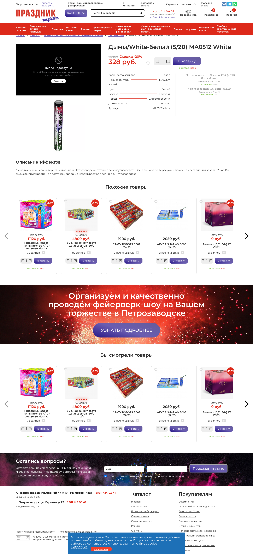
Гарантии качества (190, 521)
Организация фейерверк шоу (197, 535)
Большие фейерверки (145, 511)
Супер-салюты (140, 516)
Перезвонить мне (208, 468)
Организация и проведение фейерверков (85, 4)
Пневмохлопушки (184, 29)
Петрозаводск (25, 4)
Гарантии (172, 4)
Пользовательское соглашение (77, 531)
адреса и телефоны (48, 4)
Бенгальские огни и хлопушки (38, 29)
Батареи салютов (21, 29)
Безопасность (187, 516)
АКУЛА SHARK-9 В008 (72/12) (171, 245)
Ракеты (85, 29)
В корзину (186, 61)
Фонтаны (136, 531)
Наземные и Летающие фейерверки (123, 29)
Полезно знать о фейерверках (197, 531)
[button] (6, 236)
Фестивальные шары (103, 29)
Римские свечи (71, 29)
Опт (196, 4)
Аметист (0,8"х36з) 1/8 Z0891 (216, 245)
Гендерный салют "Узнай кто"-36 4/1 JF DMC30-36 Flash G (36, 245)
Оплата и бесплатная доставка (197, 506)
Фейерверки (139, 506)
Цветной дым (116, 35)
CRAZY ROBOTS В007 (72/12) (126, 245)
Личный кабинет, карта (193, 540)
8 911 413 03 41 (76, 502)
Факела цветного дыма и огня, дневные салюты (155, 29)
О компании (129, 4)
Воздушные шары (206, 29)
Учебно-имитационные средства (226, 29)
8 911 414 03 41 (106, 492)
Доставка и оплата (147, 4)
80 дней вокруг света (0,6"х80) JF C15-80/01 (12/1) (81, 245)
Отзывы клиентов (190, 526)
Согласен (101, 549)
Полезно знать (206, 4)
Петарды (57, 29)
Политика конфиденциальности (35, 531)
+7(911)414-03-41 (162, 11)
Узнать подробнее (126, 330)
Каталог (74, 13)
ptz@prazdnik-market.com (162, 17)
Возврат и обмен (189, 511)
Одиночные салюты (143, 521)
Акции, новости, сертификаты (197, 545)
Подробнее (79, 547)
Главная (20, 35)
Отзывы (186, 4)
